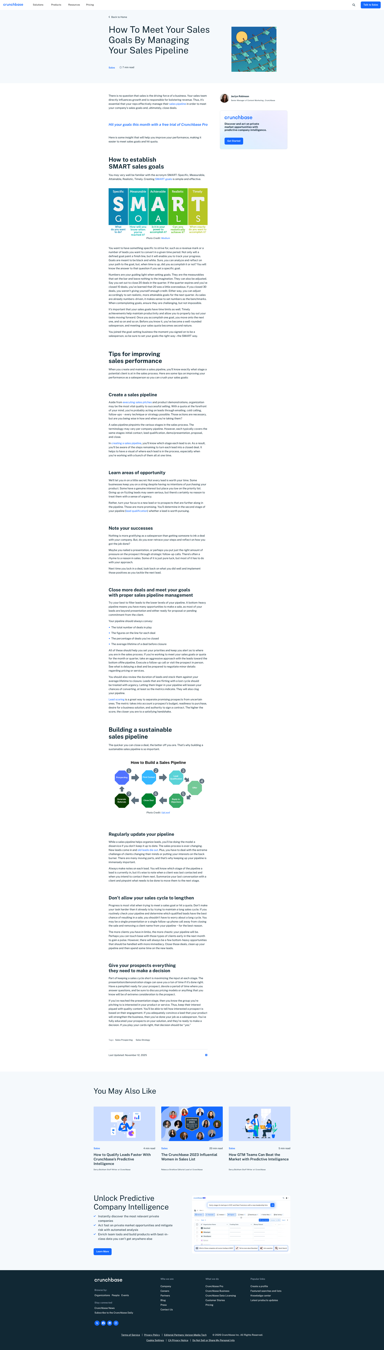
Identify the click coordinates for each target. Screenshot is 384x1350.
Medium (165, 238)
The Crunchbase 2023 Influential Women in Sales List (189, 1156)
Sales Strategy (143, 1040)
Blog (163, 1300)
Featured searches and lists (265, 1291)
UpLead (165, 812)
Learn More (102, 1251)
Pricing (90, 4)
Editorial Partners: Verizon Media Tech (185, 1334)
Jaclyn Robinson (240, 96)
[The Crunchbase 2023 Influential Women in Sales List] (192, 1124)
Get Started (233, 140)
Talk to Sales (370, 4)
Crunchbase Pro (214, 1286)
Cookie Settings (155, 1340)
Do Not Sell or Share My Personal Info (213, 1340)
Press (163, 1304)
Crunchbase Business (217, 1291)
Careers (164, 1291)
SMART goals (163, 179)
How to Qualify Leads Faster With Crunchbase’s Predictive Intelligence (122, 1159)
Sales (112, 67)
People (116, 1295)
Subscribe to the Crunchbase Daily (113, 1312)
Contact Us (166, 1309)
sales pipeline (178, 103)
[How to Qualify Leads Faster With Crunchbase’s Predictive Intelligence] (124, 1124)
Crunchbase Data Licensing (221, 1295)
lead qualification (136, 510)
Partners (165, 1295)
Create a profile (259, 1286)
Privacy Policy (152, 1334)
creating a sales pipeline (126, 443)
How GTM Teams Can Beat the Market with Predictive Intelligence (259, 1156)
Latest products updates (264, 1300)
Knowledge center (260, 1295)
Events (125, 1295)
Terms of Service (130, 1334)
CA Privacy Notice (178, 1340)
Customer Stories (215, 1300)
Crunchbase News (104, 1308)
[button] (38, 5)
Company (165, 1286)
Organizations (102, 1295)
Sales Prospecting (124, 1040)
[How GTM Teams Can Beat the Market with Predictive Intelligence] (259, 1124)
